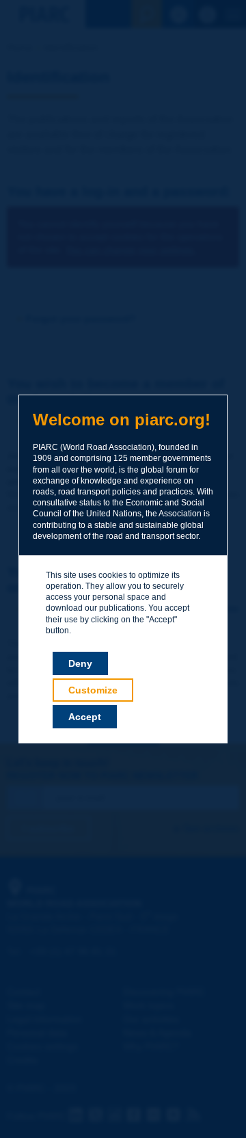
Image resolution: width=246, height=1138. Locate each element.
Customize (93, 690)
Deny (80, 663)
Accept (84, 716)
